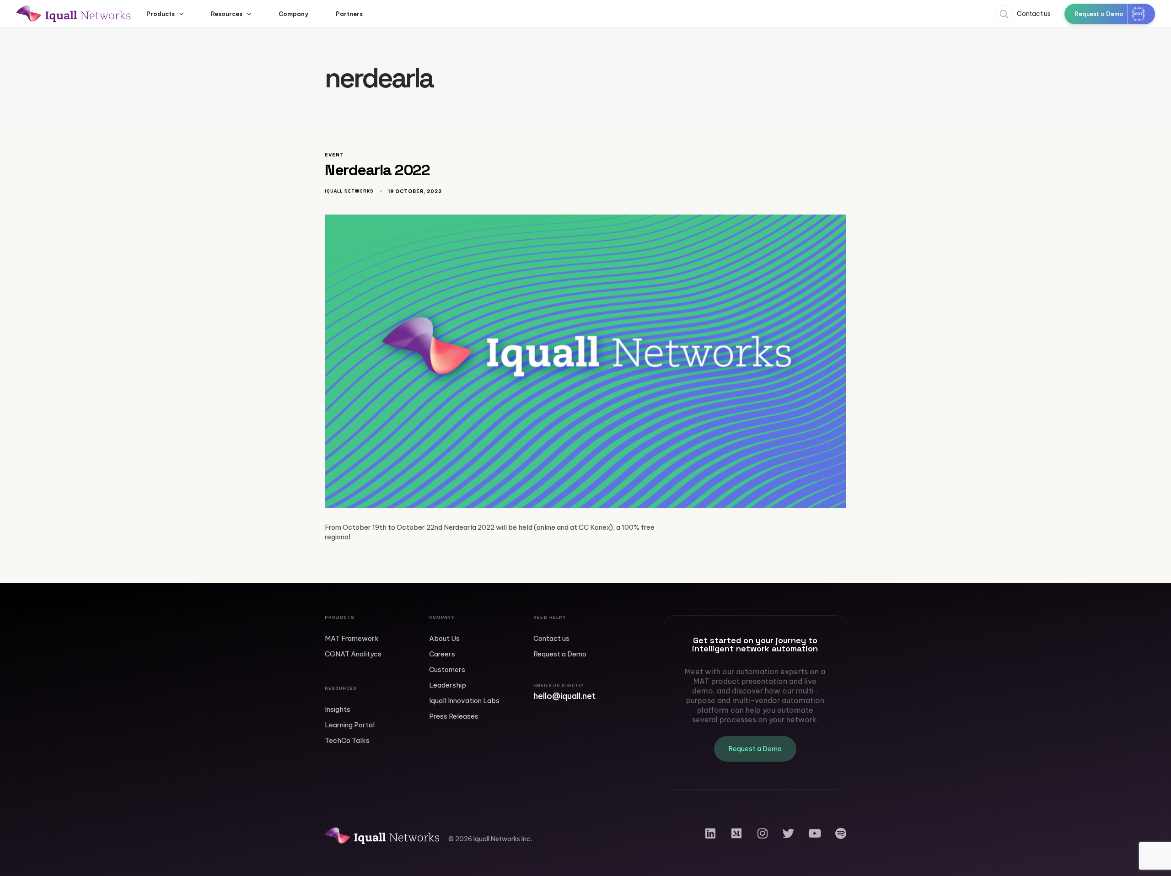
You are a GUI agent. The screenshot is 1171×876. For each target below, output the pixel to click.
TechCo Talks (347, 740)
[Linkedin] (710, 833)
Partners (349, 13)
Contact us (551, 638)
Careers (442, 654)
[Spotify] (840, 833)
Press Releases (453, 716)
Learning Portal (350, 724)
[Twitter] (788, 833)
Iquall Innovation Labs (464, 700)
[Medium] (736, 833)
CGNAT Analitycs (353, 654)
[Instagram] (762, 833)
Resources (226, 13)
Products (160, 13)
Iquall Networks (349, 191)
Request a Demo (559, 654)
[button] (1001, 13)
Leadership (447, 685)
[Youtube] (814, 833)
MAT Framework (352, 638)
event (334, 155)
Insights (337, 709)
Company (293, 13)
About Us (444, 638)
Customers (447, 669)
